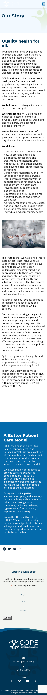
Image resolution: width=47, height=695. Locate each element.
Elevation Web (30, 693)
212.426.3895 (23, 669)
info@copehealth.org (23, 661)
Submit (7, 617)
